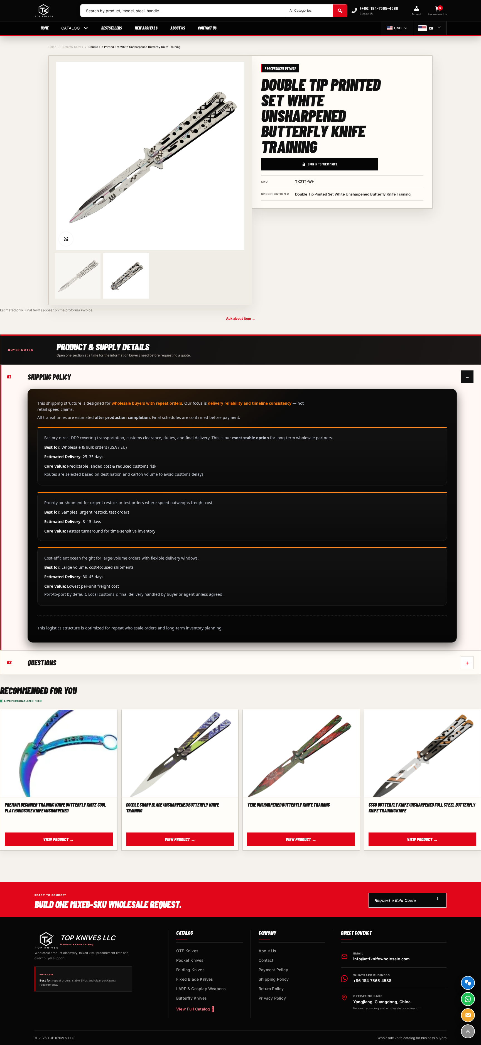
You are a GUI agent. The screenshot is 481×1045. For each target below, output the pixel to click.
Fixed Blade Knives (194, 979)
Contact (266, 960)
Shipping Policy (274, 979)
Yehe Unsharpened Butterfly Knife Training (288, 804)
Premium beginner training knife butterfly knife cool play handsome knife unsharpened (55, 807)
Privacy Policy (272, 998)
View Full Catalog (193, 1009)
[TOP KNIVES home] (53, 10)
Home (44, 27)
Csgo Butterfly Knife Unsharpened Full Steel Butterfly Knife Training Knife (422, 807)
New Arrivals (146, 27)
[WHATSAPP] (468, 999)
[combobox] (183, 10)
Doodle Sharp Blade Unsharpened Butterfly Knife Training (172, 807)
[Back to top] (468, 1031)
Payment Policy (273, 969)
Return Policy (271, 988)
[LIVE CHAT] (468, 983)
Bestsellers (111, 27)
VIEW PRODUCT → (58, 839)
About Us (177, 27)
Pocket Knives (190, 960)
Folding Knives (190, 969)
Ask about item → (240, 318)
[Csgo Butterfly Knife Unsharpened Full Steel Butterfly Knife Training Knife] (422, 754)
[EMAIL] (468, 1015)
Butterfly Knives (72, 46)
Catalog (70, 28)
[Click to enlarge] (66, 239)
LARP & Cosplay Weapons (201, 988)
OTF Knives (187, 950)
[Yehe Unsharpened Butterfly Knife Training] (301, 754)
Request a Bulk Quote (395, 900)
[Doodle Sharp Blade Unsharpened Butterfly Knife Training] (180, 754)
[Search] (340, 10)
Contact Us (207, 27)
